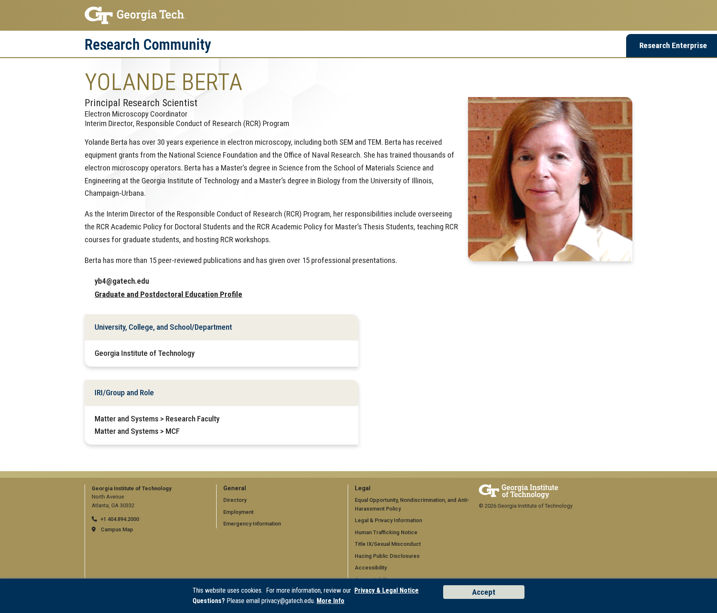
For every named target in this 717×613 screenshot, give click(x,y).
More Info (330, 601)
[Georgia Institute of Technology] (358, 15)
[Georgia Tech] (518, 488)
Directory (234, 500)
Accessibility (371, 567)
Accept (483, 592)
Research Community (148, 45)
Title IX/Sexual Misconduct (388, 544)
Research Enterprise (673, 45)
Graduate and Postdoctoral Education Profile (168, 294)
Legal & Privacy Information (388, 520)
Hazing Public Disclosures (387, 556)
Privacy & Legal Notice (386, 590)
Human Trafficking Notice (386, 532)
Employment (238, 512)
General (234, 488)
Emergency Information (252, 524)
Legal (363, 488)
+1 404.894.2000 (119, 519)
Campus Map (117, 529)
